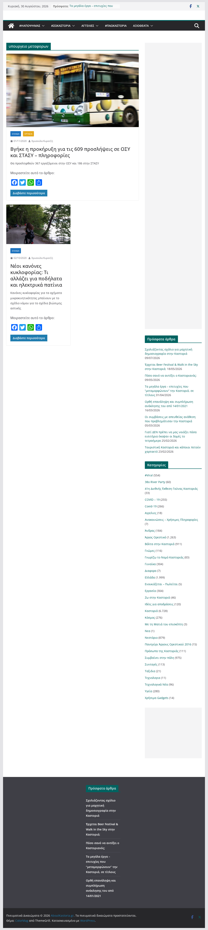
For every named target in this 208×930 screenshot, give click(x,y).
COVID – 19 (152, 499)
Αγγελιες (87, 26)
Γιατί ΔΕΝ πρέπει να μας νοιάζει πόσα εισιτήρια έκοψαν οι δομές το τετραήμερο (171, 436)
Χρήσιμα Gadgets (156, 698)
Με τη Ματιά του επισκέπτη (164, 624)
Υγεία (148, 691)
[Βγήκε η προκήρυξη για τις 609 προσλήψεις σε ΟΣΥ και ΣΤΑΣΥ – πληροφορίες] (72, 90)
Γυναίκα (150, 564)
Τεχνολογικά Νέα (156, 684)
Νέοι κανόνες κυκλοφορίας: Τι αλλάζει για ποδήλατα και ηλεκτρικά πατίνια (36, 275)
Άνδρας (150, 530)
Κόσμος (150, 617)
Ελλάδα (15, 133)
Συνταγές (151, 664)
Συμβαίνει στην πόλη (159, 658)
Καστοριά (151, 611)
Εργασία (28, 133)
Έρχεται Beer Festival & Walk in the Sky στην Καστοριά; (102, 829)
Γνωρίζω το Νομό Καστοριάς (164, 557)
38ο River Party (155, 482)
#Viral (149, 475)
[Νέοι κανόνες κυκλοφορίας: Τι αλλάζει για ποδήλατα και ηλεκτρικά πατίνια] (38, 224)
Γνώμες (150, 551)
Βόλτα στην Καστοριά (159, 544)
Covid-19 (151, 506)
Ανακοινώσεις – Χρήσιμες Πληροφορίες (171, 520)
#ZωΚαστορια (60, 26)
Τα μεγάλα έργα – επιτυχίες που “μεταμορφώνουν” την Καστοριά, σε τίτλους (169, 391)
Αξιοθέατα (141, 26)
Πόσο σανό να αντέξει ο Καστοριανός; (171, 375)
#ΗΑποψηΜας (29, 26)
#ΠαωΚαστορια (116, 26)
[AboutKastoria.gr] (11, 26)
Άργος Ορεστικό (155, 537)
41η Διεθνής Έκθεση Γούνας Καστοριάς (171, 489)
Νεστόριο (151, 638)
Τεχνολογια (152, 678)
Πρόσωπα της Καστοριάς (162, 651)
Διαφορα (150, 571)
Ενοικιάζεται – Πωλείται (161, 584)
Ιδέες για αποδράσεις (159, 604)
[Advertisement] (173, 186)
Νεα (147, 631)
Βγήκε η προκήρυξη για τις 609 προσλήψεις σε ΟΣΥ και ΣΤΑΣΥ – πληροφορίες (70, 152)
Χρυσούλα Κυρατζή (42, 141)
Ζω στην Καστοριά (157, 597)
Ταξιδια (150, 671)
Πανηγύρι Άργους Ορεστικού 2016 (168, 644)
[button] (42, 26)
